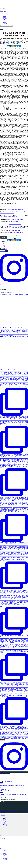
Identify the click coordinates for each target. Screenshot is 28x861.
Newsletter (5, 23)
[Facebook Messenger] (18, 46)
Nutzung (2, 812)
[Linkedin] (11, 46)
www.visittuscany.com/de (14, 230)
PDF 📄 (3, 237)
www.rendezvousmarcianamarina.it (8, 216)
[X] (10, 46)
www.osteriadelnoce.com (15, 224)
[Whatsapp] (13, 46)
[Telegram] (16, 46)
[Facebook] (8, 46)
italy (4, 246)
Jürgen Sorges (5, 43)
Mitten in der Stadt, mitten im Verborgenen (13, 794)
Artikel (4, 249)
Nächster (4, 251)
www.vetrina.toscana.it (18, 232)
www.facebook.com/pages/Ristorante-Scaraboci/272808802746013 (14, 212)
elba (4, 243)
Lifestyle (5, 18)
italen (4, 245)
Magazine (5, 22)
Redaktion (3, 811)
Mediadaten (10, 811)
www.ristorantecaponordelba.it (15, 209)
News (4, 20)
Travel (4, 17)
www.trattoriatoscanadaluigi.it (16, 219)
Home (4, 14)
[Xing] (20, 46)
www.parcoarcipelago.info (11, 227)
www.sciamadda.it (14, 221)
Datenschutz (24, 811)
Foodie (4, 16)
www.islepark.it (21, 227)
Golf (4, 19)
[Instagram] (15, 46)
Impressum (17, 811)
